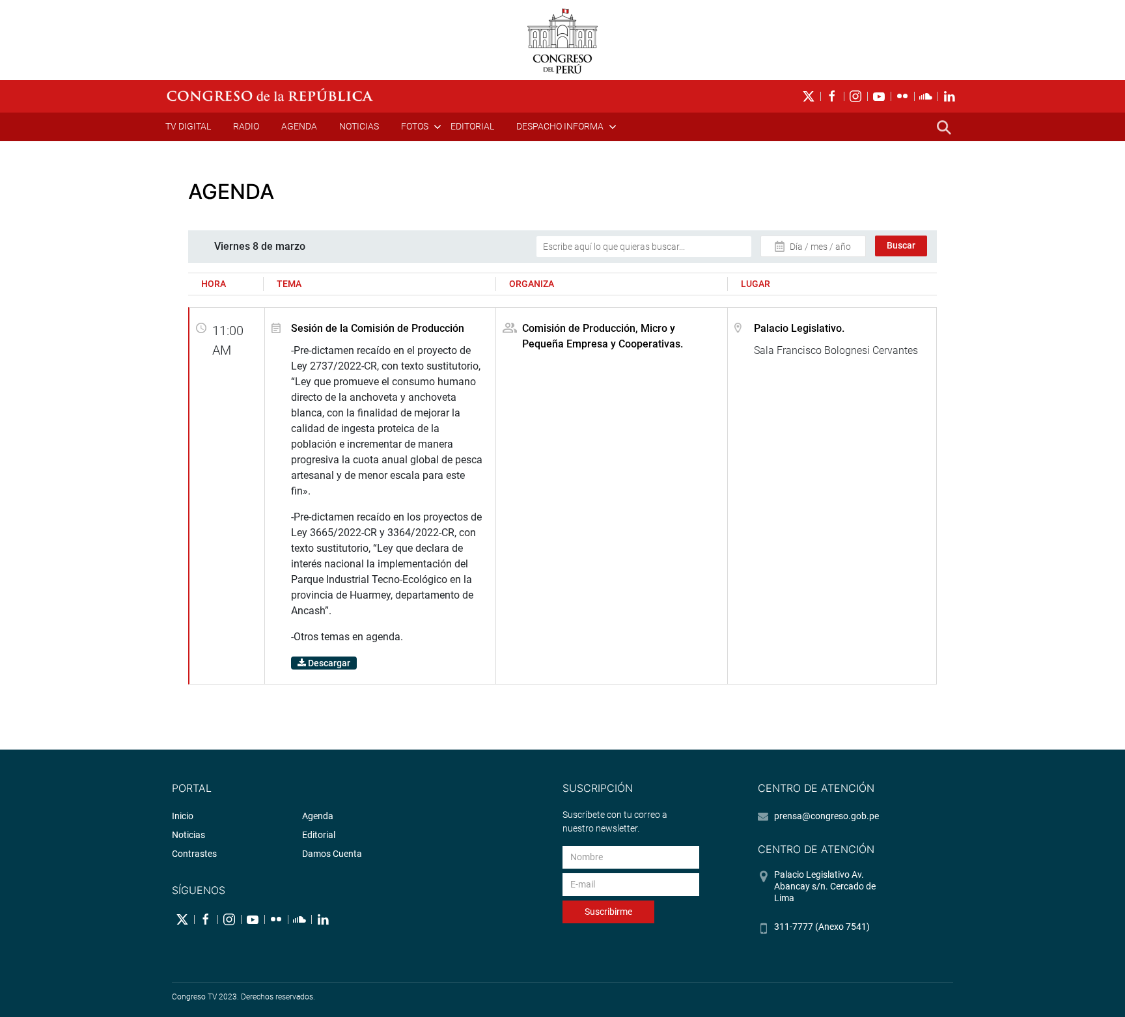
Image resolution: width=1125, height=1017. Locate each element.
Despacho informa (560, 126)
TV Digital (188, 126)
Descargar (328, 663)
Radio (246, 126)
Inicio (182, 816)
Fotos (414, 126)
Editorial (472, 126)
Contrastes (194, 853)
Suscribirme (608, 911)
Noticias (359, 126)
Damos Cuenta (332, 853)
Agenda (299, 126)
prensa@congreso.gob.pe (826, 816)
